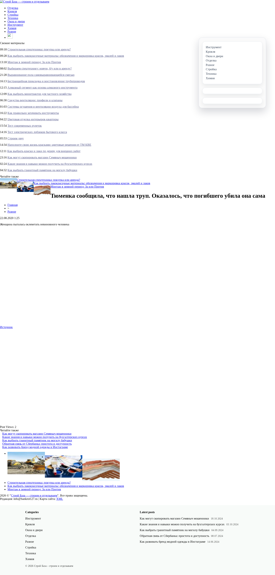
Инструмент (15, 24)
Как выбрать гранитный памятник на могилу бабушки (42, 170)
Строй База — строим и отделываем (34, 495)
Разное (11, 31)
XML (59, 498)
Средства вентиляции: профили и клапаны (34, 100)
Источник (6, 327)
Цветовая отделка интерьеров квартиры (33, 119)
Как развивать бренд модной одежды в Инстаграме (35, 447)
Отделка (12, 8)
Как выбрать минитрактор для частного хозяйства (39, 93)
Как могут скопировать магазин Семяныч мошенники (42, 157)
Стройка (12, 14)
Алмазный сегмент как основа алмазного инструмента (42, 87)
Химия (11, 28)
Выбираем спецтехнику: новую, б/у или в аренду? (39, 68)
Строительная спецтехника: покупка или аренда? (39, 49)
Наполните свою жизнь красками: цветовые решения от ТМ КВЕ (49, 144)
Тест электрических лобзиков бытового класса (37, 132)
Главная (12, 204)
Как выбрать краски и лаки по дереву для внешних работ (43, 151)
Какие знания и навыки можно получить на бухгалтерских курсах (49, 163)
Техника (12, 18)
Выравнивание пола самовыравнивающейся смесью (40, 74)
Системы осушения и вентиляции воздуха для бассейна (43, 106)
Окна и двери (16, 21)
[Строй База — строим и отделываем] (24, 1)
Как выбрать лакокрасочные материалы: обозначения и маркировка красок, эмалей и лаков (65, 55)
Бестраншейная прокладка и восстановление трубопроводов (46, 81)
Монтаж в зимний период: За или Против (34, 62)
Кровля (12, 11)
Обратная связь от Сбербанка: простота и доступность (37, 443)
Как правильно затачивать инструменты (33, 113)
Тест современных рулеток (24, 125)
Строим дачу (15, 138)
